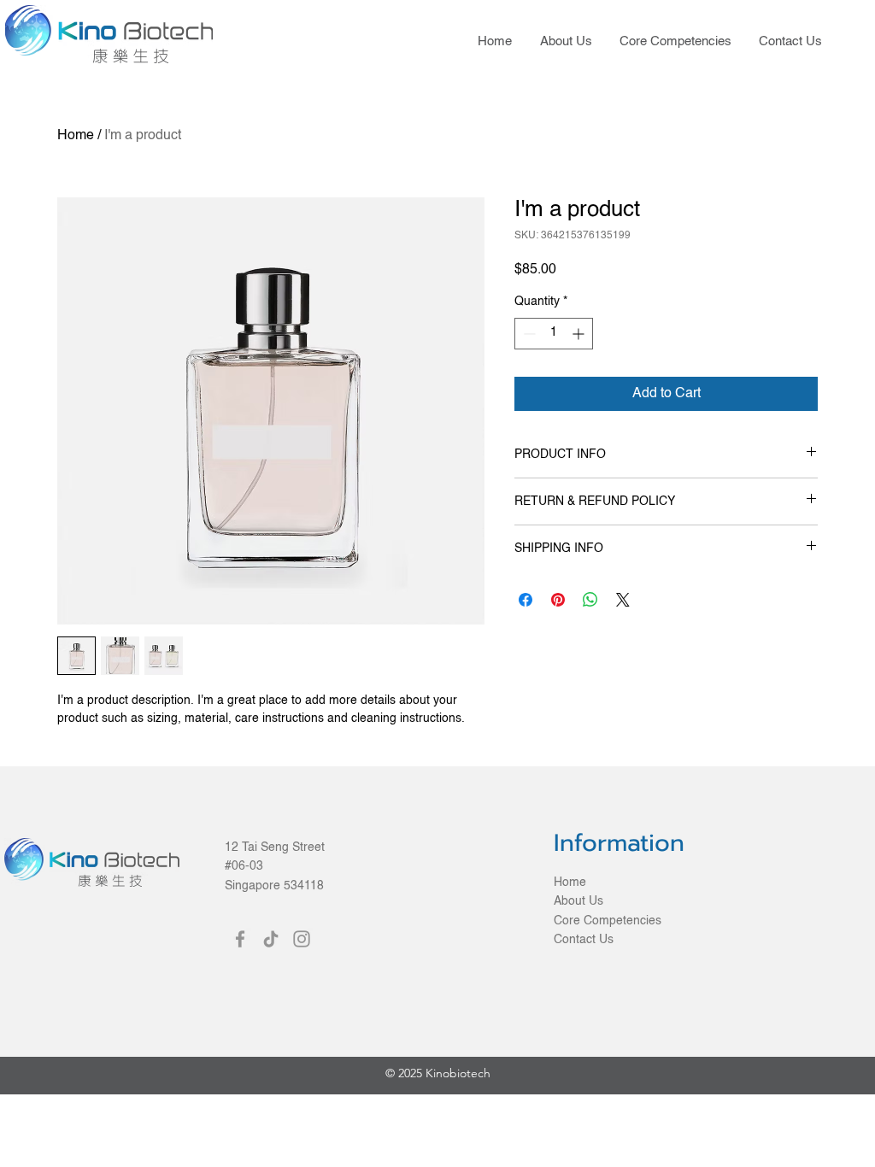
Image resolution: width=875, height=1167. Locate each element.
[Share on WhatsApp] (590, 599)
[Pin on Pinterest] (558, 599)
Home (75, 136)
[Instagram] (302, 939)
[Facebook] (240, 939)
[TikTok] (271, 939)
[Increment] (579, 334)
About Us (578, 901)
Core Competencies (607, 921)
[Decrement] (527, 334)
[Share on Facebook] (525, 599)
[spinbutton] (553, 334)
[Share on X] (623, 599)
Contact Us (584, 940)
